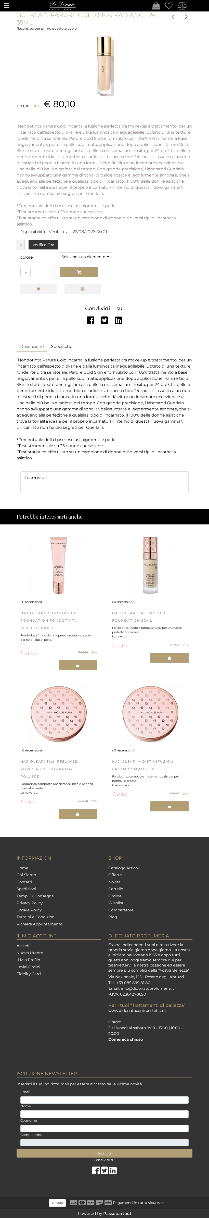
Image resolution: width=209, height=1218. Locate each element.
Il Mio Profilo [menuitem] (28, 959)
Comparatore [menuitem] (121, 910)
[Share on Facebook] (96, 1172)
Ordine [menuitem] (115, 896)
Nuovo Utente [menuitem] (30, 952)
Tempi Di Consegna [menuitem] (35, 896)
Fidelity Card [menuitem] (29, 973)
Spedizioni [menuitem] (26, 888)
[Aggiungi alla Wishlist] (38, 289)
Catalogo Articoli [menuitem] (124, 867)
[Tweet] (105, 1172)
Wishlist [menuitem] (115, 902)
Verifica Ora (43, 244)
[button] (104, 65)
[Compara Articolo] (82, 289)
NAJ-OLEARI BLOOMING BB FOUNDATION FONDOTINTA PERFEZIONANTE (48, 620)
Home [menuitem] (22, 867)
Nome (25, 1106)
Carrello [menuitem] (115, 888)
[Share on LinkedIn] (113, 1172)
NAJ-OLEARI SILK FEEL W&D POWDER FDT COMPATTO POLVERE (49, 769)
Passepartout (117, 1213)
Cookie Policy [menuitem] (29, 910)
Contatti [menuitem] (24, 882)
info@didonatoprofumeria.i (147, 988)
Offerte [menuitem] (115, 874)
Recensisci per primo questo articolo (47, 28)
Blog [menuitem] (112, 916)
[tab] (104, 477)
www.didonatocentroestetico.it (137, 1010)
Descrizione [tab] (32, 346)
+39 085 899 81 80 (133, 982)
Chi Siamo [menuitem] (26, 874)
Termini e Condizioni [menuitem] (36, 916)
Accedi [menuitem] (23, 945)
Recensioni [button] (36, 477)
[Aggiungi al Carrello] (79, 272)
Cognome (28, 1120)
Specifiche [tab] (61, 346)
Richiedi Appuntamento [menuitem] (39, 924)
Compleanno (31, 1135)
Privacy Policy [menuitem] (30, 902)
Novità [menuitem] (114, 882)
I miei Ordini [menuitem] (28, 966)
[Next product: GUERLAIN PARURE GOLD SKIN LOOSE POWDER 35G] (185, 16)
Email (26, 1091)
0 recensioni (32, 602)
